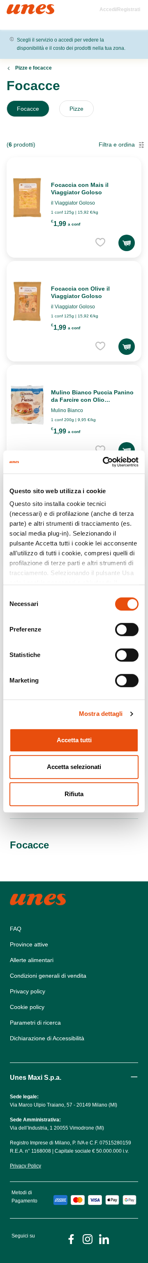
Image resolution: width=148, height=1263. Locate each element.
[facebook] (71, 1238)
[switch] (127, 629)
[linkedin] (104, 1238)
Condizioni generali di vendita (48, 975)
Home (15, 7)
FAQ (15, 928)
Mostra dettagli (101, 713)
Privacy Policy (25, 1166)
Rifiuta (74, 793)
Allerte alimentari (31, 960)
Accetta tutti (74, 739)
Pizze (76, 108)
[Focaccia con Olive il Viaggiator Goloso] (27, 301)
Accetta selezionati (74, 766)
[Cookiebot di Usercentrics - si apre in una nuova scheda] (104, 462)
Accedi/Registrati (119, 9)
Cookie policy (27, 1007)
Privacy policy (27, 991)
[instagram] (87, 1238)
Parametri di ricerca (35, 1022)
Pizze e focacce (33, 68)
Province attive (29, 944)
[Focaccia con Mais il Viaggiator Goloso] (27, 197)
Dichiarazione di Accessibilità (47, 1038)
